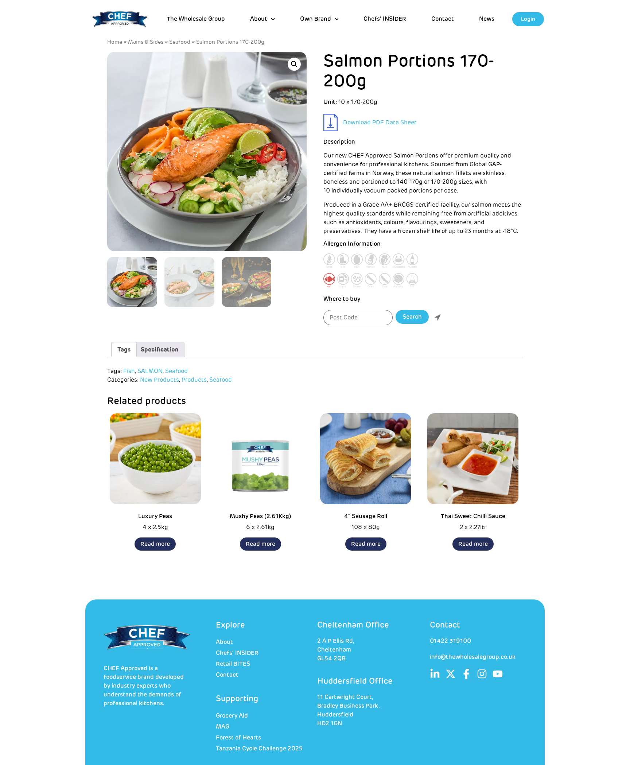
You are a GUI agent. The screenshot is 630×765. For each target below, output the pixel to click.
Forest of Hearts (238, 738)
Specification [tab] (159, 350)
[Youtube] (498, 674)
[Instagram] (482, 674)
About (224, 642)
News (486, 19)
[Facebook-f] (466, 674)
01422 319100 (450, 641)
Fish (129, 371)
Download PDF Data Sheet (380, 122)
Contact (442, 19)
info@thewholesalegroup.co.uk (473, 657)
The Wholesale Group (196, 19)
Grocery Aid (232, 716)
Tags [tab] (124, 350)
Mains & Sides (145, 42)
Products (194, 380)
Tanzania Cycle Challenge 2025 (259, 749)
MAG (222, 727)
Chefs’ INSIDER (384, 19)
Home (114, 42)
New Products (159, 380)
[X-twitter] (451, 674)
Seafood (179, 42)
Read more (155, 544)
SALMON (150, 371)
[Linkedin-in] (435, 674)
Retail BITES (233, 664)
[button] (294, 64)
